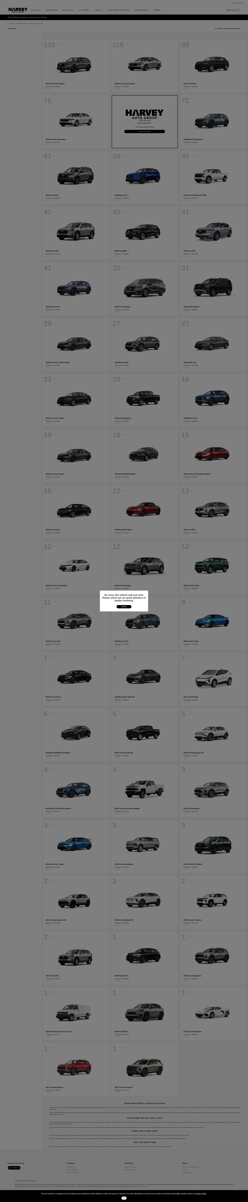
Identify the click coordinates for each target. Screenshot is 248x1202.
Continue (124, 606)
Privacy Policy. (201, 1194)
